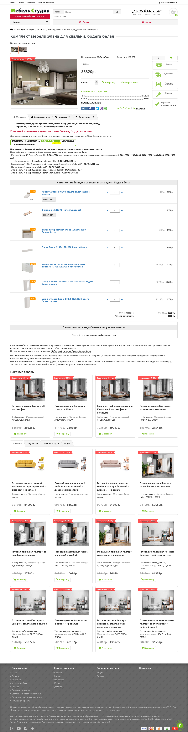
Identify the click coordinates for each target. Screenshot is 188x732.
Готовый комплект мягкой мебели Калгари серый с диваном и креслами (69, 486)
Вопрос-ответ (86, 117)
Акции (148, 22)
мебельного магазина (29, 361)
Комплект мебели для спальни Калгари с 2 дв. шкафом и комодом (115, 409)
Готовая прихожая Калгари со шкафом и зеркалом (29, 553)
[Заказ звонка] (180, 725)
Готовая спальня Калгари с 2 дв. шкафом (28, 408)
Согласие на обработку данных (26, 694)
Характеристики (42, 117)
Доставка (31, 2)
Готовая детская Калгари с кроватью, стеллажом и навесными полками (112, 623)
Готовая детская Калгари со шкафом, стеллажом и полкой (29, 622)
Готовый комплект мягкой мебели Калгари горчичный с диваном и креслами (29, 486)
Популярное (32, 443)
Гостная (58, 676)
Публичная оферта (21, 701)
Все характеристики (91, 102)
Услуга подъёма (19, 683)
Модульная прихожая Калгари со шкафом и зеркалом (114, 553)
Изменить (48, 199)
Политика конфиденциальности (27, 697)
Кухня (57, 683)
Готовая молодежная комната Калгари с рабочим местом (157, 553)
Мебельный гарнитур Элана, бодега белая (71, 351)
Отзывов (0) (64, 117)
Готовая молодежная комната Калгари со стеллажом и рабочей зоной (157, 623)
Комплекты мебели (24, 29)
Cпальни (41, 29)
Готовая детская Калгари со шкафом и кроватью (70, 622)
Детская (58, 687)
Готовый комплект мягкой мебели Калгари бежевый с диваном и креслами (113, 486)
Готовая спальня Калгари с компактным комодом (155, 408)
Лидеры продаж (51, 443)
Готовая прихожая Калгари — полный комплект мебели (157, 485)
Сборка (15, 687)
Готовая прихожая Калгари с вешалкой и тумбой (71, 553)
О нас (12, 2)
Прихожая (59, 679)
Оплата (21, 2)
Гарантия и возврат (46, 2)
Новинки (17, 443)
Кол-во (84, 82)
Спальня (58, 672)
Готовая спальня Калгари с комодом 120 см (69, 408)
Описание (21, 117)
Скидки (85, 22)
